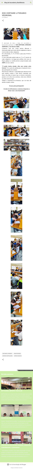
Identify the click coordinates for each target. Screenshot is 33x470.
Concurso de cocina (6, 418)
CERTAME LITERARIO (7, 353)
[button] (3, 21)
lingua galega (17, 355)
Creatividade (17, 353)
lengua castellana (7, 355)
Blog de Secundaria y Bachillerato (14, 2)
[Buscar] (31, 2)
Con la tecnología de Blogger (17, 464)
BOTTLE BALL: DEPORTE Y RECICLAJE (11, 390)
